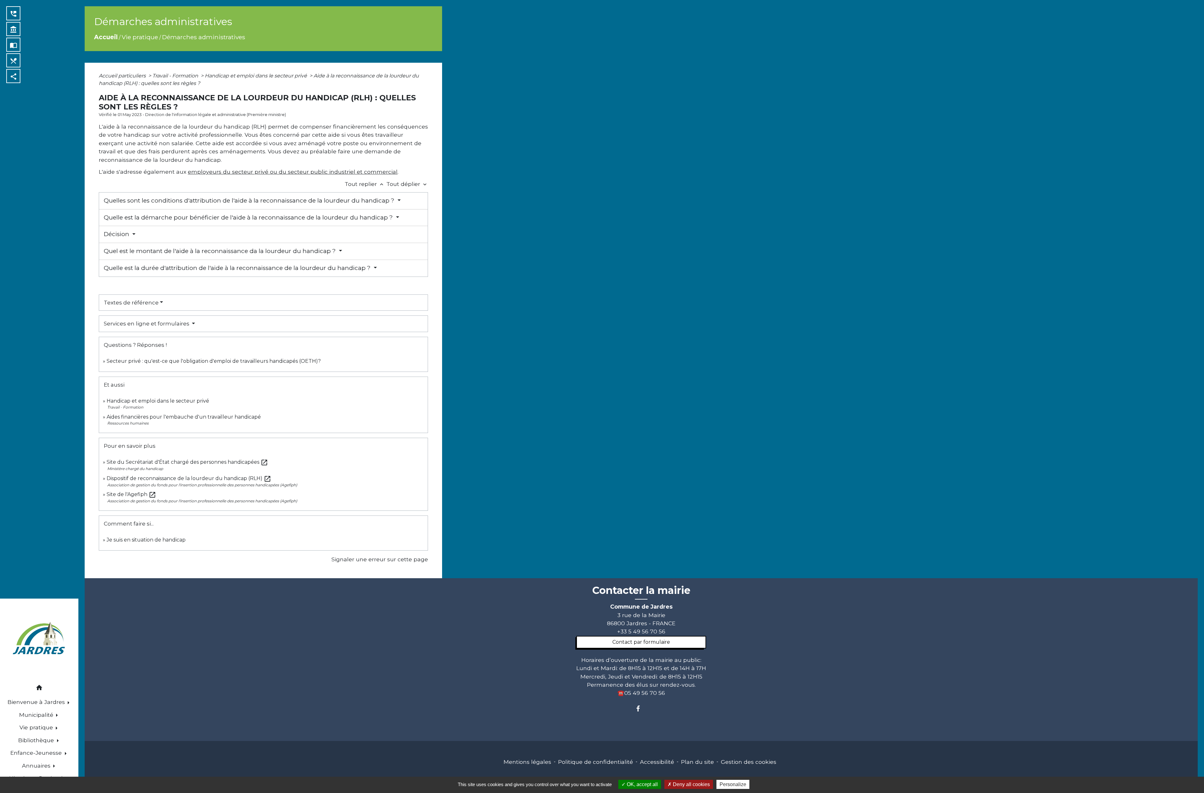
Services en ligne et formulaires (147, 323)
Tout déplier (407, 184)
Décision (117, 234)
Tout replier (365, 184)
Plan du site (697, 762)
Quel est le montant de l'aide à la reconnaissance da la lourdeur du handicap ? (220, 251)
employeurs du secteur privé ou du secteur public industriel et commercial (293, 171)
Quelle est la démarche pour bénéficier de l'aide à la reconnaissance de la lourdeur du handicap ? (249, 217)
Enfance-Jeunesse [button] (36, 752)
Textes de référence (131, 302)
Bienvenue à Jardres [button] (37, 702)
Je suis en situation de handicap (146, 540)
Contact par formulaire (641, 642)
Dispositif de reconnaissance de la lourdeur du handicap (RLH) (189, 478)
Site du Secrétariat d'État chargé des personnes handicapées (187, 462)
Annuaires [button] (37, 765)
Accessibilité (657, 762)
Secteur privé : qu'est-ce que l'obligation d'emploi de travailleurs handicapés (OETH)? (214, 361)
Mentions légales (527, 762)
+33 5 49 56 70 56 (641, 631)
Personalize (733, 784)
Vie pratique (140, 37)
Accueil (106, 37)
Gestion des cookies (748, 762)
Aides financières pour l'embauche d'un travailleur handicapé (184, 417)
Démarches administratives (203, 37)
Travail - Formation (175, 76)
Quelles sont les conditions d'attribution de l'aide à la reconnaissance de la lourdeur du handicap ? (250, 200)
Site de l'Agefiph (131, 494)
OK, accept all (642, 784)
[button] (39, 689)
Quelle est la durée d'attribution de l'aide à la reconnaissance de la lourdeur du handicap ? (238, 268)
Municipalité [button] (37, 714)
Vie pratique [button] (37, 727)
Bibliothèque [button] (36, 740)
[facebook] (641, 708)
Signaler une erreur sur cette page (379, 559)
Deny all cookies (691, 784)
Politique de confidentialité (595, 762)
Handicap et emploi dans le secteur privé (256, 76)
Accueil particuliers (123, 76)
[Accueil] (39, 639)
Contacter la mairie (641, 590)
